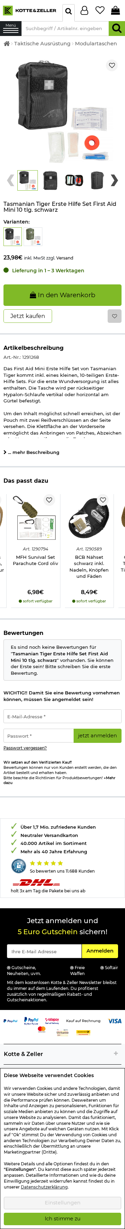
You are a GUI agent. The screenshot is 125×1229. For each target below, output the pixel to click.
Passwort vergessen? (25, 748)
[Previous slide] (10, 180)
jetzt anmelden (97, 735)
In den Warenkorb (65, 295)
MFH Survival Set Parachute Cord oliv (35, 560)
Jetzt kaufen (27, 316)
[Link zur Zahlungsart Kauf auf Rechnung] (83, 1020)
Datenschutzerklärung (44, 1187)
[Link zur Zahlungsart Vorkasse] (62, 1032)
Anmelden (102, 950)
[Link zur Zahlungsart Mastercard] (42, 1029)
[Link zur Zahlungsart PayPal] (10, 1020)
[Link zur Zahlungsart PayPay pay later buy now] (31, 1020)
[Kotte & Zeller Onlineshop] (29, 10)
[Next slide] (114, 180)
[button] (27, 180)
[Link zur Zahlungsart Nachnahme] (83, 1032)
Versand (64, 258)
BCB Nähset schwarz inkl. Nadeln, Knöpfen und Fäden (89, 566)
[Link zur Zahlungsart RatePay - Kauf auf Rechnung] (52, 1020)
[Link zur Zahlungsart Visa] (115, 1020)
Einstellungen (63, 1203)
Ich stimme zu (63, 1219)
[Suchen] (117, 28)
